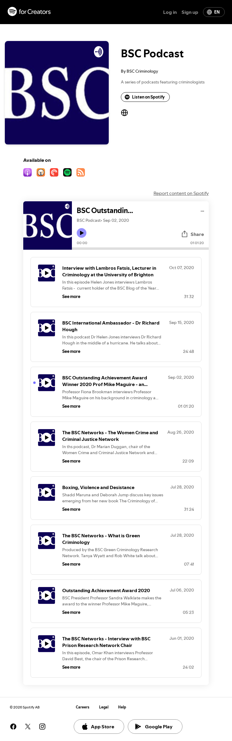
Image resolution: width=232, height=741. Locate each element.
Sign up (190, 12)
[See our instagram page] (42, 726)
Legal (103, 707)
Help (122, 707)
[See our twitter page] (27, 726)
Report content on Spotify (181, 193)
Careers (82, 707)
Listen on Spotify (148, 97)
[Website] (124, 112)
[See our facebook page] (13, 726)
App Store (102, 726)
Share (197, 234)
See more (71, 297)
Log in (170, 12)
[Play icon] (81, 233)
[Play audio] (202, 210)
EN (217, 12)
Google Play (158, 726)
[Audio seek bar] (140, 248)
